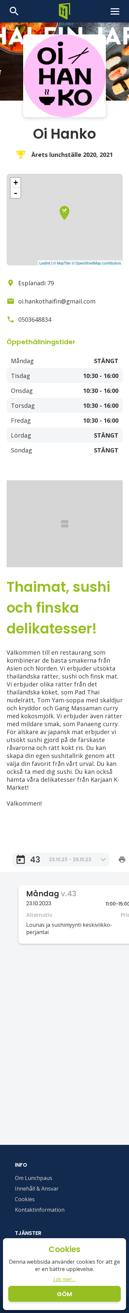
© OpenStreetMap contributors (96, 262)
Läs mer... (64, 1279)
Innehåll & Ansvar (37, 1188)
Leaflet (44, 262)
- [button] (15, 193)
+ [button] (16, 182)
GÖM (64, 1294)
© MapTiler (62, 262)
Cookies (25, 1199)
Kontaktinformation (39, 1209)
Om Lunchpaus (33, 1178)
